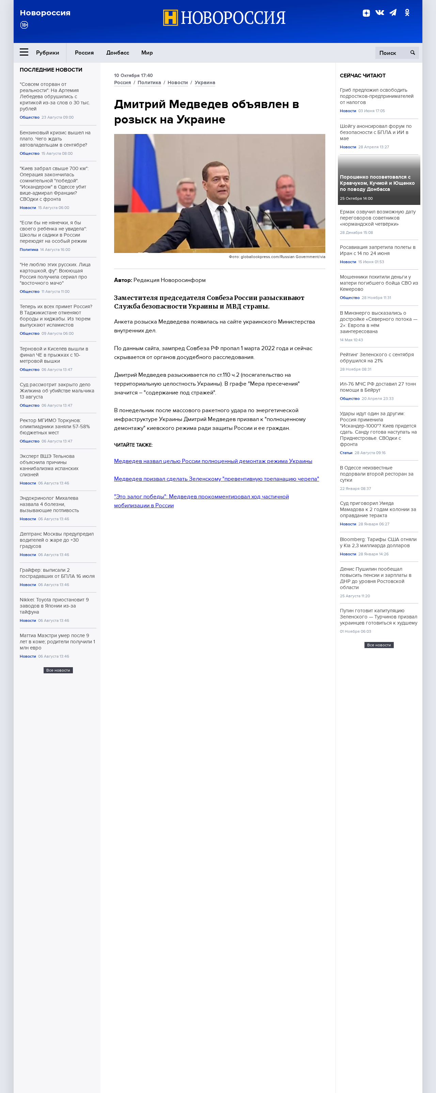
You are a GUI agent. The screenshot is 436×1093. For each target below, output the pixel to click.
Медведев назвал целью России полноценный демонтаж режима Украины (213, 461)
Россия (84, 52)
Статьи (346, 453)
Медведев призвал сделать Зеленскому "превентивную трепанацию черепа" (216, 479)
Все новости (58, 670)
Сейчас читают (363, 76)
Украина (205, 82)
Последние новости (51, 70)
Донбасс (117, 52)
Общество (30, 117)
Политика (29, 250)
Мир (147, 52)
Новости (28, 208)
